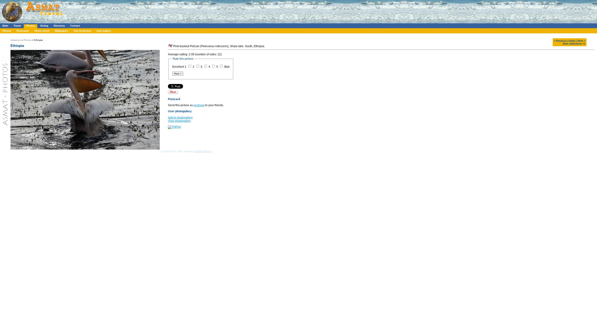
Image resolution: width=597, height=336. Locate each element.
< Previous (560, 40)
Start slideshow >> (574, 43)
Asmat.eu (15, 40)
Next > (581, 40)
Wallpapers (61, 30)
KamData (198, 151)
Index (572, 40)
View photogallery (179, 120)
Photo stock (41, 30)
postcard (199, 105)
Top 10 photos (82, 30)
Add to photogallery (180, 117)
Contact (75, 25)
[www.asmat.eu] (33, 22)
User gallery (104, 30)
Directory (59, 25)
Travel (17, 25)
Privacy (208, 151)
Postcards (23, 30)
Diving (44, 25)
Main (5, 25)
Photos (30, 25)
